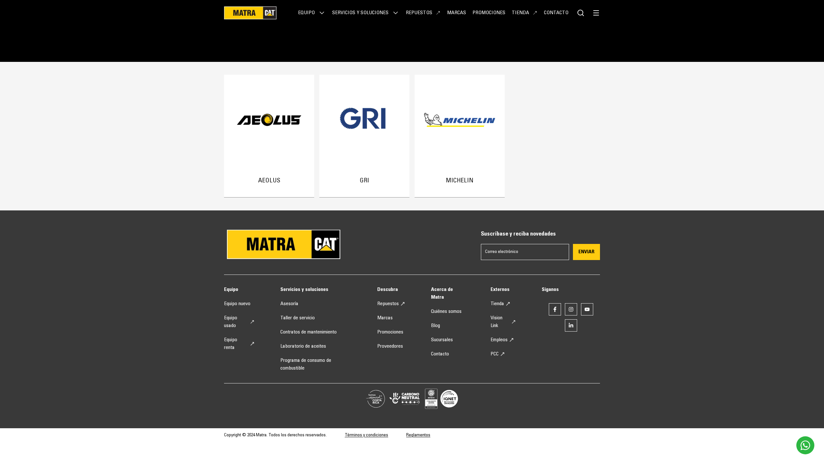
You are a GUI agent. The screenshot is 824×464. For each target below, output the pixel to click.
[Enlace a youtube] (587, 309)
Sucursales (442, 340)
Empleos (499, 340)
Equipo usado (230, 321)
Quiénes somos (446, 311)
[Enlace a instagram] (571, 309)
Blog (435, 325)
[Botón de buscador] (581, 13)
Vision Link (496, 321)
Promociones (489, 12)
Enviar (586, 252)
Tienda (520, 12)
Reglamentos (418, 435)
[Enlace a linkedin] (571, 325)
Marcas (456, 12)
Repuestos (419, 12)
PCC (495, 354)
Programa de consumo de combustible (305, 364)
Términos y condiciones (366, 435)
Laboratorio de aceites (303, 346)
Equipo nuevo (237, 303)
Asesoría (289, 303)
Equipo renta (230, 343)
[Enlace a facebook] (555, 309)
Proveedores (390, 346)
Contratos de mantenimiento (308, 332)
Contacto (556, 12)
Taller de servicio (297, 318)
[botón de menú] (596, 13)
